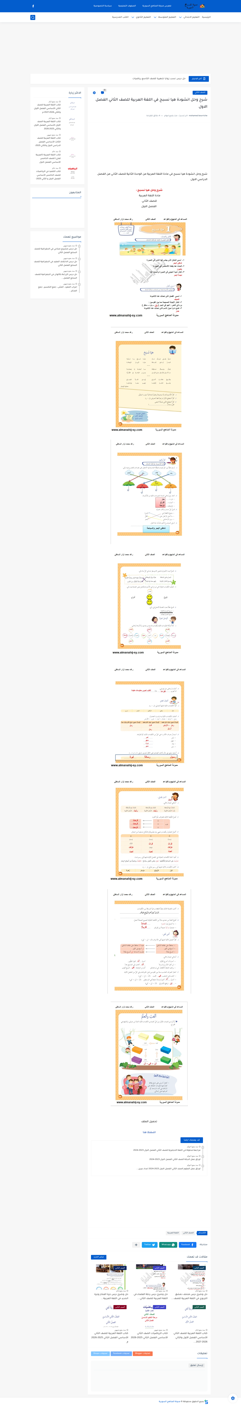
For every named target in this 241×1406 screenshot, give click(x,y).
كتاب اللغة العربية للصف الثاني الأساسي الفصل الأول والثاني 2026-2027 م (47, 109)
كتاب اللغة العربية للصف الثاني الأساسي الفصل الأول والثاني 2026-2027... (190, 1337)
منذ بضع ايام (200, 1291)
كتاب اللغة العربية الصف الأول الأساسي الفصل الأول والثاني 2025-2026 (47, 125)
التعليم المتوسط (167, 17)
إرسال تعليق (196, 1365)
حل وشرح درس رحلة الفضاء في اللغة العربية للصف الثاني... (151, 1296)
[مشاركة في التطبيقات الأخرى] (136, 1245)
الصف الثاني (200, 93)
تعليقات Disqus (100, 1354)
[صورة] (72, 106)
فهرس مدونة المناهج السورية (156, 6)
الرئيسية (206, 17)
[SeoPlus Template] (206, 1402)
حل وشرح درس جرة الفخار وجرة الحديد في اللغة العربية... (111, 1296)
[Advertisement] (120, 48)
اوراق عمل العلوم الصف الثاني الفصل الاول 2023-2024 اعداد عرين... (168, 1169)
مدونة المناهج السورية (169, 1402)
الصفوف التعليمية (127, 6)
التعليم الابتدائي (191, 17)
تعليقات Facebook (121, 1354)
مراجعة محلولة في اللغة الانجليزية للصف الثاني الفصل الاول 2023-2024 (167, 1150)
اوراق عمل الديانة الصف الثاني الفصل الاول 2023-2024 (175, 1159)
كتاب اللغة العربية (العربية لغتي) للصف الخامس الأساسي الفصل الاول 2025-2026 (48, 159)
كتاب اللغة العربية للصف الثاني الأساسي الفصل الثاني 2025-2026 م (109, 1337)
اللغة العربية (173, 1233)
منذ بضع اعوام (192, 1146)
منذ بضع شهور (159, 1330)
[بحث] (32, 17)
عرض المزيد (98, 1257)
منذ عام (55, 151)
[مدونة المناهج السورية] (194, 6)
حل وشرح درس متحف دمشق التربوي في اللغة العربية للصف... (189, 1296)
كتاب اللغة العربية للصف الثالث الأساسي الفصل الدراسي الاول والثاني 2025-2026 (48, 142)
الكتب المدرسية (120, 17)
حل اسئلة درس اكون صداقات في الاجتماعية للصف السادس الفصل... (149, 79)
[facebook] (33, 6)
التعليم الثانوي (143, 17)
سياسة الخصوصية (103, 6)
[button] (187, 1245)
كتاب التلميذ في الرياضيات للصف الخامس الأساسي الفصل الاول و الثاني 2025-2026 (48, 175)
